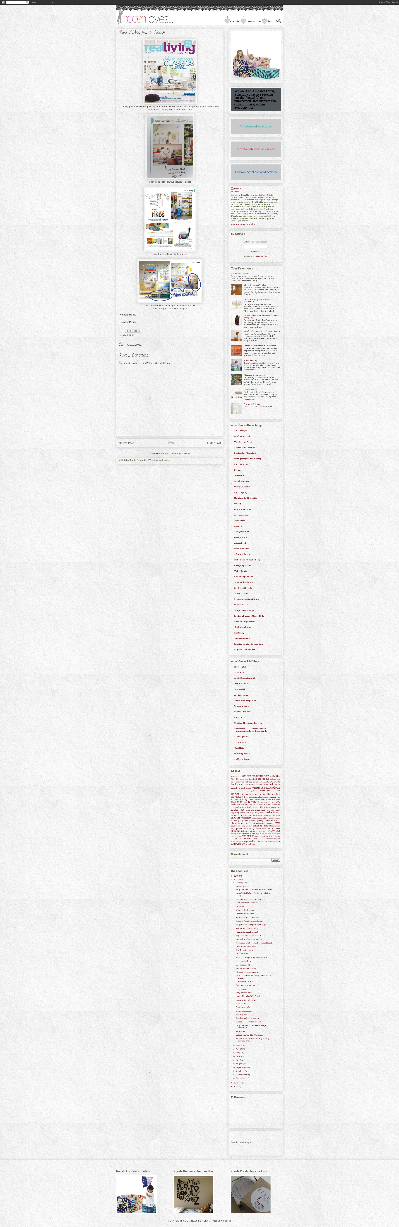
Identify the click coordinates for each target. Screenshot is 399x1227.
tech (278, 834)
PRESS (130, 335)
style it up (259, 834)
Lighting (235, 812)
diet (264, 794)
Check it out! (242, 954)
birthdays (262, 782)
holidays (234, 807)
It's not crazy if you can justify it (250, 899)
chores (248, 788)
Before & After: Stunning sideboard (260, 346)
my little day (241, 695)
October (240, 1071)
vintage (245, 841)
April (238, 1049)
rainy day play (246, 826)
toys (266, 836)
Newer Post (126, 443)
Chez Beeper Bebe (243, 576)
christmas (257, 787)
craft (256, 790)
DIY (278, 794)
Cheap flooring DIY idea (255, 285)
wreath (248, 844)
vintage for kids (242, 712)
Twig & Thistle (242, 487)
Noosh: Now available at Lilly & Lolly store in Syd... (252, 1039)
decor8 (238, 526)
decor (235, 794)
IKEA (242, 810)
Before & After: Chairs (246, 968)
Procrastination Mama (246, 599)
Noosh (237, 188)
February (240, 886)
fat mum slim (241, 515)
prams (269, 823)
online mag (267, 818)
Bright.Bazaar (241, 481)
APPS (233, 779)
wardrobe (271, 841)
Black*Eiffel (241, 593)
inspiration (260, 810)
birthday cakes (251, 782)
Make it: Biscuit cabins (246, 1000)
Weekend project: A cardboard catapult (262, 331)
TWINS (277, 839)
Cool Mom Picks (242, 436)
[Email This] (126, 331)
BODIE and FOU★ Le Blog (247, 560)
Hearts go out (242, 1014)
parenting (253, 821)
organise (276, 818)
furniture (253, 802)
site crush (254, 831)
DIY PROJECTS (237, 797)
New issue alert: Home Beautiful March (254, 943)
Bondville (239, 520)
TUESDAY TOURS (259, 839)
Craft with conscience (246, 946)
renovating (275, 826)
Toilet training (250, 360)
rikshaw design (242, 554)
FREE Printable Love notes (248, 903)
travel (271, 836)
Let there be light (243, 961)
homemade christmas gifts (250, 807)
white (277, 841)
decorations (247, 794)
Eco (263, 797)
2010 (236, 876)
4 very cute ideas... (244, 1011)
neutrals (267, 815)
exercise (257, 799)
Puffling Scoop (242, 759)
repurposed (236, 828)
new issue (276, 815)
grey (250, 805)
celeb (243, 788)
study (252, 834)
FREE (239, 802)
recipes (266, 825)
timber (257, 836)
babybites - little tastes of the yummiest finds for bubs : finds (250, 729)
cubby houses (266, 790)
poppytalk (239, 689)
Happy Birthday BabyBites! (248, 996)
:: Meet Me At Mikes (244, 447)
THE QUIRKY (248, 836)
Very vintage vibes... (245, 992)
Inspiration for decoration (248, 644)
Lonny (242, 813)
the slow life (241, 605)
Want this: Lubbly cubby (247, 928)
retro (245, 829)
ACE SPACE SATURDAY (255, 776)
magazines (259, 813)
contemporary (247, 791)
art (237, 778)
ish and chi (240, 543)
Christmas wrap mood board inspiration (257, 300)
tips (262, 836)
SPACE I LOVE (274, 831)
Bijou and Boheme (243, 582)
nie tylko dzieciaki (244, 678)
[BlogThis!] (129, 331)
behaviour (240, 782)
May (238, 1052)
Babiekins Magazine (245, 700)
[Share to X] (132, 331)
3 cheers (234, 776)
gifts (278, 802)
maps (278, 813)
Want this (262, 841)
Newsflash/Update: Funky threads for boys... (253, 894)
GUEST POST (258, 805)
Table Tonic (240, 571)
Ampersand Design (244, 610)
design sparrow (242, 565)
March (239, 1045)
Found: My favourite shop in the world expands (253, 977)
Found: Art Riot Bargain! (247, 932)
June (238, 1056)
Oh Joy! (237, 503)
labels (278, 810)
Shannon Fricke (242, 509)
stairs (239, 834)
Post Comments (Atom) (177, 453)
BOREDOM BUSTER (247, 784)
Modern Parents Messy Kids (249, 616)
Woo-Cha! (240, 1031)
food (233, 802)
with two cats (241, 548)
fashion (263, 799)
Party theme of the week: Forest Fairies (254, 889)
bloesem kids (241, 706)
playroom (258, 823)
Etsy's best (248, 799)
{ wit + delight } (242, 464)
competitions (235, 791)
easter (255, 797)
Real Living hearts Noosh (142, 33)
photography (237, 823)
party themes (265, 820)
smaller (238, 717)
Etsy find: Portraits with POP (248, 935)
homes (267, 807)
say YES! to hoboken (244, 649)
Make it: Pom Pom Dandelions (249, 921)
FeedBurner (261, 256)
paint (246, 821)
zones (254, 844)
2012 (236, 1083)
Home (170, 443)
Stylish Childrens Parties (248, 723)
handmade (269, 805)
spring (233, 834)
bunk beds (235, 788)
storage (245, 833)
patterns (277, 820)
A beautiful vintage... (253, 404)
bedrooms (263, 778)
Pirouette (239, 470)
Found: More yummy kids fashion (251, 957)
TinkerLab (240, 742)
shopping (236, 831)
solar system (263, 831)
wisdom (240, 844)
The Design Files (243, 442)
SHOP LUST (274, 828)
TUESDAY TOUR (241, 838)
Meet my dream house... (255, 375)
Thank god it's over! (240, 273)
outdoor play (236, 821)
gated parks (270, 802)
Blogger (226, 1221)
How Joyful (240, 667)
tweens (270, 839)
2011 (236, 879)
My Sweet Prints (243, 588)
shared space (261, 828)
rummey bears (242, 753)
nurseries (246, 817)
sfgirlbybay (240, 492)
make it (270, 812)
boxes (259, 785)
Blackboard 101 (243, 965)
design (258, 794)
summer (267, 834)
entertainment (237, 800)
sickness (246, 831)
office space (257, 818)
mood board (252, 815)
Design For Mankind (245, 453)
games (262, 802)
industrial (250, 810)
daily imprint (241, 531)
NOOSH (235, 817)
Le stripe (240, 906)
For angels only (243, 1007)
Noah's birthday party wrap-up (249, 939)
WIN (233, 844)
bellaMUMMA (242, 638)
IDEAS (234, 809)
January (239, 883)
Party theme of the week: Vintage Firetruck (251, 1026)
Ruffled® (239, 475)
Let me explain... (251, 389)
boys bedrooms (271, 784)
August (239, 1064)
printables (235, 826)
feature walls (274, 799)
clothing (266, 788)
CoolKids (239, 748)
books (234, 784)
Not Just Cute (241, 683)
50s (239, 776)
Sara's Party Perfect (244, 621)
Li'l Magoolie (241, 737)
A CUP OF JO (240, 430)
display (271, 794)
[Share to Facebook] (135, 331)
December (241, 1078)
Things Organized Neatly (247, 458)
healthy (277, 805)
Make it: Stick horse (245, 910)
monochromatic (238, 815)
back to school (251, 779)
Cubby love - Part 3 (244, 981)
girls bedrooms (239, 804)
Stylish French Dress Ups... (248, 917)
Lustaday (239, 633)
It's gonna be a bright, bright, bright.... (252, 924)
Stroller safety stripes (245, 950)
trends (277, 836)
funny (245, 802)
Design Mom (240, 537)
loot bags (250, 813)
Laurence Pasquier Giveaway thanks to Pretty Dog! (261, 316)
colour (275, 787)
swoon (274, 834)
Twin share (241, 1003)
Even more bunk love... (246, 985)
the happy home (242, 627)
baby (242, 779)
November (241, 1074)
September (241, 1067)
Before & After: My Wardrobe (249, 1035)
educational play (272, 797)
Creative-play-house (245, 913)
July (238, 1060)
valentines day (236, 841)
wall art (253, 841)
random (257, 825)
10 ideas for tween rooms (247, 972)
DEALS (277, 791)
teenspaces (236, 836)
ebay (260, 797)
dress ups (248, 797)
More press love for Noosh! (249, 1022)
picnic (248, 823)
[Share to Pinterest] (138, 331)
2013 (236, 1086)
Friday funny (242, 989)
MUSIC (260, 815)
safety (251, 829)
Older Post (214, 443)
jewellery (270, 810)
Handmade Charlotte (245, 498)
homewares (275, 807)
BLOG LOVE (273, 781)
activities (275, 776)
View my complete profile (243, 224)
